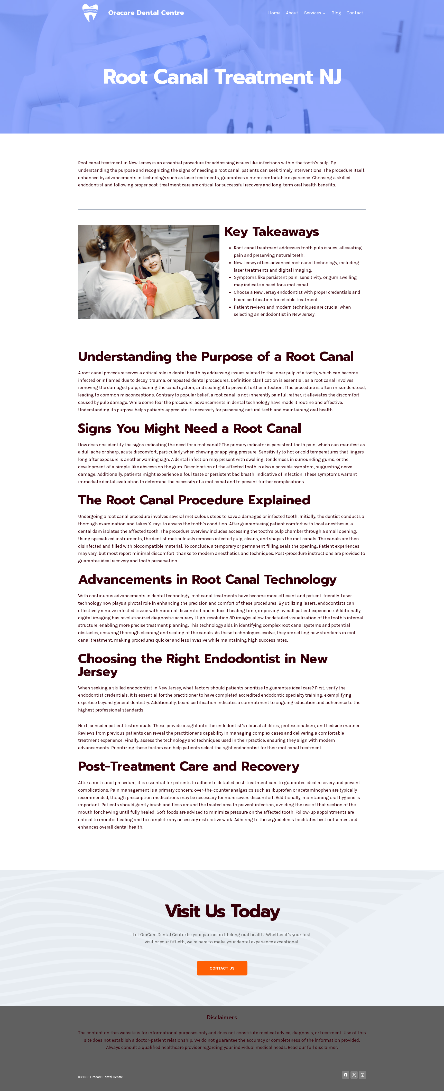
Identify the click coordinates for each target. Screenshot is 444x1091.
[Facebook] (345, 1075)
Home (274, 13)
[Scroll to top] (432, 1082)
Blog (336, 13)
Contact (355, 13)
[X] (354, 1075)
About (292, 13)
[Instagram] (362, 1075)
